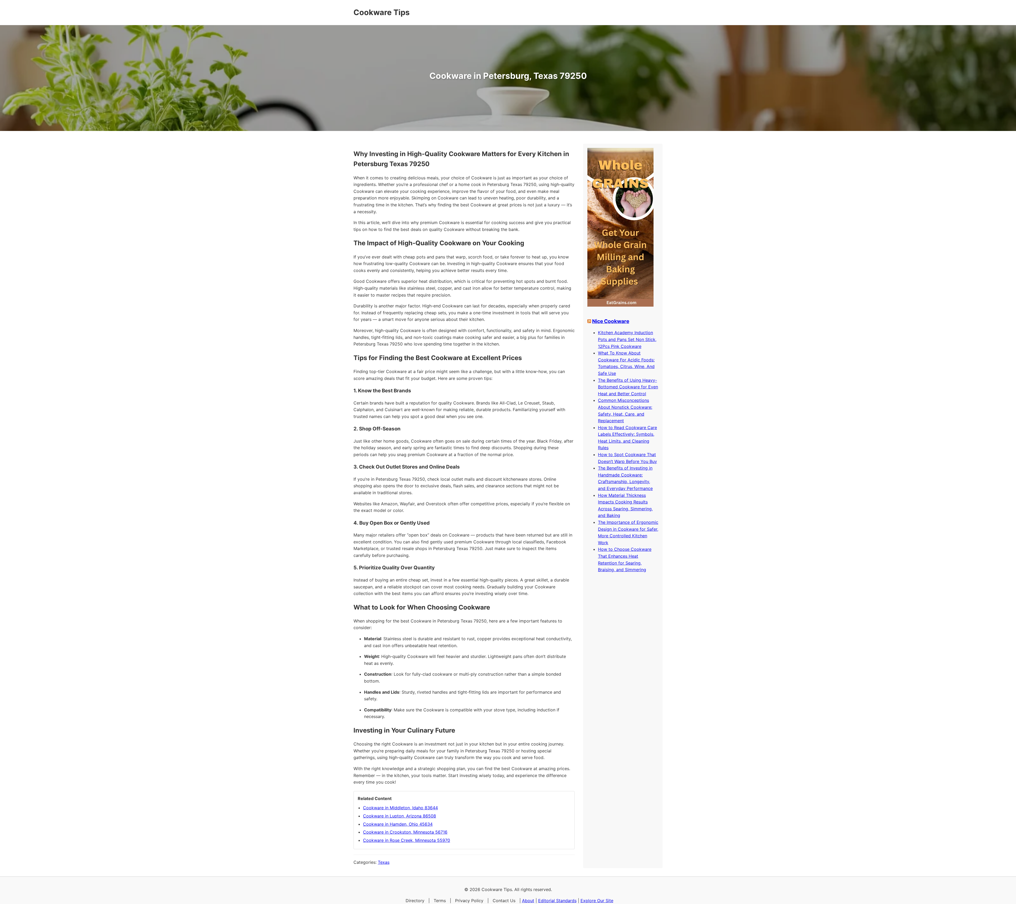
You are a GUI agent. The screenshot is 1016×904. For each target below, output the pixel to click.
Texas (383, 862)
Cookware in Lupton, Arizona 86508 (399, 816)
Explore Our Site (596, 900)
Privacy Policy (469, 900)
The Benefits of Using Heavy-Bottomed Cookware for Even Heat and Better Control (628, 387)
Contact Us (504, 900)
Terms (440, 900)
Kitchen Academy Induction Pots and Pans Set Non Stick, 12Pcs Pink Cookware (627, 339)
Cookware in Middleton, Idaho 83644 (400, 807)
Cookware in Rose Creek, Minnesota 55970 (406, 840)
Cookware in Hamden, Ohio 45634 (398, 824)
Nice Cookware (610, 321)
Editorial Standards (557, 900)
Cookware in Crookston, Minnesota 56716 (405, 832)
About (528, 900)
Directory (415, 900)
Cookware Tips (381, 12)
